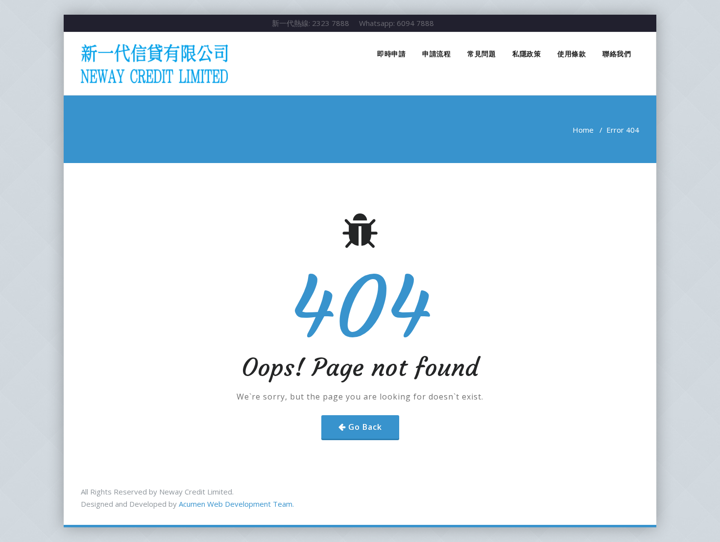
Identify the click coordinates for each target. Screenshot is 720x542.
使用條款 (571, 53)
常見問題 (481, 53)
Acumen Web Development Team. (236, 504)
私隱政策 (526, 53)
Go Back (365, 427)
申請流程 (436, 53)
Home (583, 130)
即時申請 (391, 53)
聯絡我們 (616, 53)
